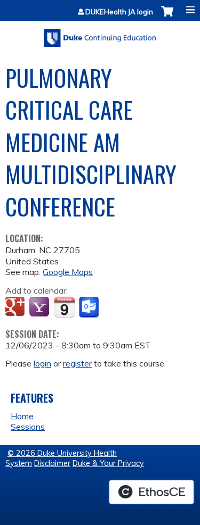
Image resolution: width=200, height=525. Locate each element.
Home (22, 416)
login (42, 363)
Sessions (28, 426)
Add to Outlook (90, 307)
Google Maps (68, 271)
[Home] (100, 34)
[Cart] (167, 16)
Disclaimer (52, 463)
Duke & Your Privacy (108, 463)
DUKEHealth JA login (119, 12)
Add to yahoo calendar (40, 307)
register (77, 363)
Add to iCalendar (64, 307)
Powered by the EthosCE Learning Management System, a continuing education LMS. (151, 492)
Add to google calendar (16, 307)
